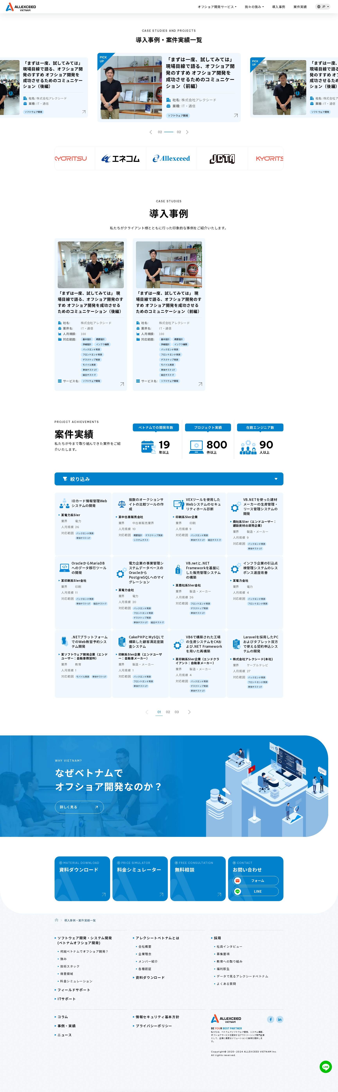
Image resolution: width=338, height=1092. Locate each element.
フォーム (257, 880)
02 (168, 712)
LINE (258, 891)
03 (177, 712)
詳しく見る (68, 806)
